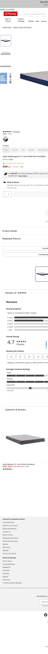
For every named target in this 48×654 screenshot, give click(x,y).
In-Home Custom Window (12, 583)
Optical (5, 577)
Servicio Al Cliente (9, 553)
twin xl (14, 150)
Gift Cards (6, 547)
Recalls (5, 544)
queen (31, 150)
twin (6, 150)
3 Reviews (16, 132)
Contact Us (7, 532)
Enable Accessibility (7, 9)
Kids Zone (6, 580)
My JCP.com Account (10, 525)
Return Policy (8, 535)
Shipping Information (11, 538)
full (23, 150)
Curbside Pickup (9, 564)
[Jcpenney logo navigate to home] (11, 14)
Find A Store (7, 561)
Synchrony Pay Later (10, 541)
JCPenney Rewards (10, 529)
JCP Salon (6, 570)
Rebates (6, 550)
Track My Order (8, 522)
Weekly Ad (6, 567)
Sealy (11, 159)
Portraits (6, 573)
